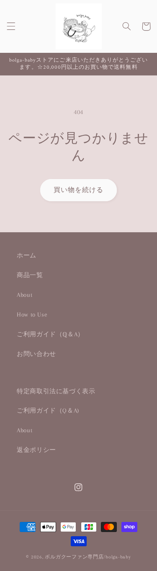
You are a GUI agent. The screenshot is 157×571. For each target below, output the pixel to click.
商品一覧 (30, 275)
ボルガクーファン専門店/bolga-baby (88, 557)
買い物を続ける (78, 190)
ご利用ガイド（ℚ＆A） (50, 334)
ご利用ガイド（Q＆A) (48, 410)
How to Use (32, 314)
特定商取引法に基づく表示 (56, 391)
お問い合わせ (36, 353)
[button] (11, 26)
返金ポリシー (36, 449)
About (24, 294)
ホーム (26, 255)
